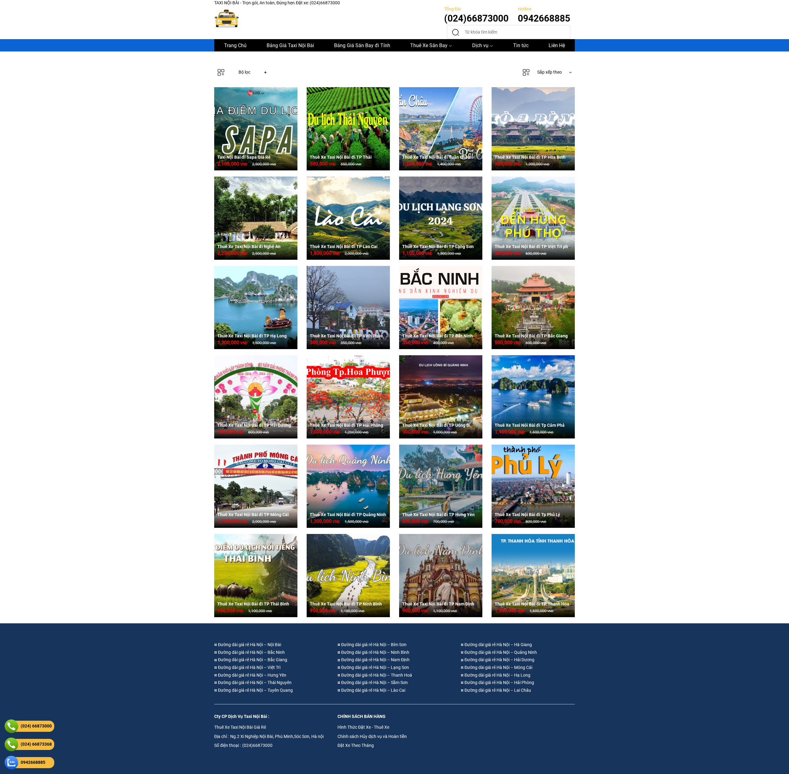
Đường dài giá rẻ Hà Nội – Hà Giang (498, 644)
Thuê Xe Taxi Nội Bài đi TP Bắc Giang (531, 335)
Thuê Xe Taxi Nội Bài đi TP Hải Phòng (346, 425)
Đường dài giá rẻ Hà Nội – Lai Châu (497, 690)
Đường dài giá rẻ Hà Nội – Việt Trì (248, 667)
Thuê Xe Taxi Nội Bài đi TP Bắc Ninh (437, 335)
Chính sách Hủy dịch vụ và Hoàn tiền (372, 736)
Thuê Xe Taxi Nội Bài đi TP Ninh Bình (346, 603)
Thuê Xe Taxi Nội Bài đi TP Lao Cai (344, 246)
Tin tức (521, 45)
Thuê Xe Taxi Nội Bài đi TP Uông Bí (436, 425)
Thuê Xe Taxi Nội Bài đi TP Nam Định (438, 603)
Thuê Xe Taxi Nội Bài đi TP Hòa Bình (530, 157)
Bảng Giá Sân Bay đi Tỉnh (362, 45)
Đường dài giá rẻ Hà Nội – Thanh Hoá (376, 675)
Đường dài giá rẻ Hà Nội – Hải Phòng (499, 682)
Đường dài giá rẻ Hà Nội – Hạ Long (497, 675)
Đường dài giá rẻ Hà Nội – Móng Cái (498, 667)
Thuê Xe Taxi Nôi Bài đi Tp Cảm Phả (530, 425)
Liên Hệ (557, 45)
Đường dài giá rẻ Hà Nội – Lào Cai (372, 690)
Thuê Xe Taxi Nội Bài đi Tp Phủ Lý (527, 514)
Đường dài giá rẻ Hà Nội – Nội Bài (249, 644)
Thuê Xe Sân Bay (429, 45)
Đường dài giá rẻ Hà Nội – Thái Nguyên (254, 682)
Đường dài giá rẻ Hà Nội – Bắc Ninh (251, 652)
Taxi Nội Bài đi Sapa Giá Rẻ (244, 157)
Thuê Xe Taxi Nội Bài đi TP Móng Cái (253, 514)
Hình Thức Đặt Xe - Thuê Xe (363, 727)
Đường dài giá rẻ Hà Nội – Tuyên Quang (255, 690)
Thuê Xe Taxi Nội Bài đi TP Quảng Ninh (348, 514)
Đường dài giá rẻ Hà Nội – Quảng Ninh (500, 652)
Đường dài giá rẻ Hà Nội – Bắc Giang (252, 659)
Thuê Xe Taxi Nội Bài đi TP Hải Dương (254, 425)
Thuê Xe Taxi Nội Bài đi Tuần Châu (436, 157)
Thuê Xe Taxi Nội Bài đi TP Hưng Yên (438, 514)
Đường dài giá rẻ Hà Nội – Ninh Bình (374, 652)
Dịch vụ (480, 45)
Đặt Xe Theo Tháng (355, 745)
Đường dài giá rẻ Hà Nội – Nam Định (375, 659)
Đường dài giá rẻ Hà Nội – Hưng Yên (251, 675)
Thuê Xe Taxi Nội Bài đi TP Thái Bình (253, 603)
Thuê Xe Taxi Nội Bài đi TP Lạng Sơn (438, 246)
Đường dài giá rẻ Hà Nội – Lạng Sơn (374, 667)
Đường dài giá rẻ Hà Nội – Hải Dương (499, 659)
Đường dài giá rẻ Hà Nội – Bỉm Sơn (373, 644)
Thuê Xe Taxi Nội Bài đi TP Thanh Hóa (532, 603)
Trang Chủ (235, 45)
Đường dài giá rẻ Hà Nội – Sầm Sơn (374, 682)
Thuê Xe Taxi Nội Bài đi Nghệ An (248, 246)
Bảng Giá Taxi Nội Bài (290, 45)
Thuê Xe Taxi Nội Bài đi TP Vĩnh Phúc (346, 335)
